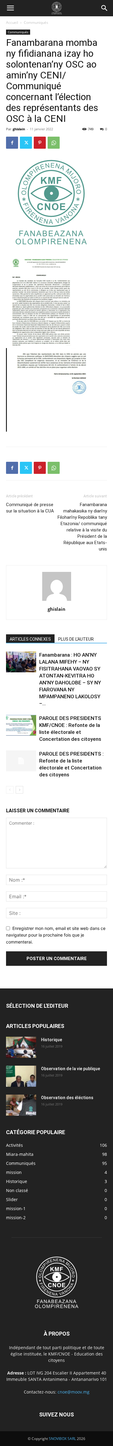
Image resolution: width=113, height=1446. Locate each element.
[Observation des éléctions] (21, 1105)
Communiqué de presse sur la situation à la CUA (30, 508)
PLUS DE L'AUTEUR (76, 639)
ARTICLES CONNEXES (30, 639)
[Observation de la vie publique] (21, 1076)
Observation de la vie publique (70, 1068)
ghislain (19, 129)
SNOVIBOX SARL (62, 1438)
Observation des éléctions (67, 1097)
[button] (10, 8)
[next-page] (19, 790)
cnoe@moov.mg (73, 1392)
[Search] (104, 8)
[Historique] (21, 1047)
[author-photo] (56, 600)
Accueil (12, 22)
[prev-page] (10, 790)
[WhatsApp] (54, 143)
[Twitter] (26, 143)
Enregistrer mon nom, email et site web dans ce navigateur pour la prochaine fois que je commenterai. (55, 935)
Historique (51, 1039)
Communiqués (36, 22)
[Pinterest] (40, 143)
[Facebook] (12, 143)
